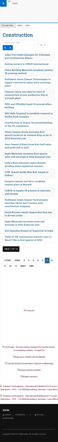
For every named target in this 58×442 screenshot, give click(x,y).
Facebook (20, 415)
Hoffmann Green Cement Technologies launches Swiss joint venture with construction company (26, 203)
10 (10, 266)
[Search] (5, 47)
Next (23, 266)
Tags (27, 26)
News (20, 26)
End (31, 266)
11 (16, 266)
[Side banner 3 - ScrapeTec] (29, 348)
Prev (17, 260)
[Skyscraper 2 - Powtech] (29, 397)
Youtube (40, 415)
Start (7, 260)
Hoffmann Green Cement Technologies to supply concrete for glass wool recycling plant (28, 82)
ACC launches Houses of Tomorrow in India (29, 230)
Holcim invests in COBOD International (27, 64)
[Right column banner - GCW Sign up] (29, 356)
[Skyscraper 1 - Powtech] (29, 388)
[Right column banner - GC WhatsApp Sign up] (29, 363)
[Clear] (10, 47)
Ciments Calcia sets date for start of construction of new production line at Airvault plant (26, 95)
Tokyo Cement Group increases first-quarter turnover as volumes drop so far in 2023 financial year (28, 135)
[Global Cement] (13, 3)
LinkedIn (7, 415)
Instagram (8, 418)
